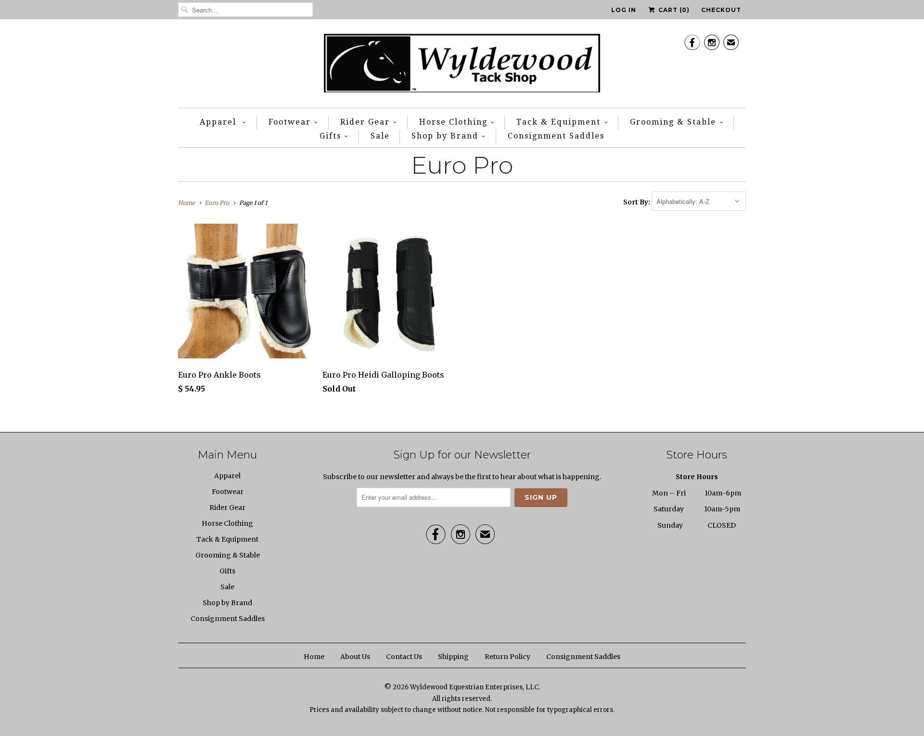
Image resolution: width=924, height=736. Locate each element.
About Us (355, 656)
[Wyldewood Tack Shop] (462, 66)
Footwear (290, 122)
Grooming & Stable (673, 122)
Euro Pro (462, 165)
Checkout (721, 9)
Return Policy (507, 656)
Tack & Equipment (558, 122)
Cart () (673, 9)
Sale (380, 135)
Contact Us (404, 656)
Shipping (453, 656)
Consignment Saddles (556, 135)
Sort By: (637, 202)
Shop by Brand (444, 135)
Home (314, 656)
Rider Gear (365, 122)
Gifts (330, 135)
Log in (623, 9)
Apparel (219, 122)
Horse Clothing (453, 122)
